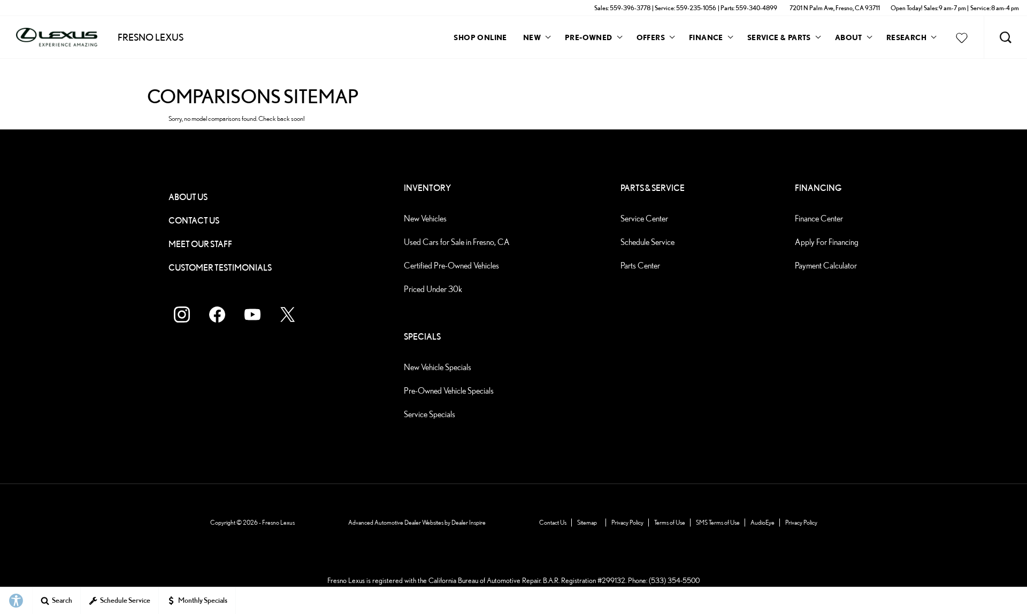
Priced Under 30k (433, 289)
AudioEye (762, 522)
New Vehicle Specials (437, 367)
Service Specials (429, 414)
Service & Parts (779, 37)
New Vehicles (425, 218)
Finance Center (819, 218)
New (532, 37)
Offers (651, 37)
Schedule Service (647, 242)
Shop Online (480, 37)
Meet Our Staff (200, 244)
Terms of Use (669, 522)
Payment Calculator (826, 265)
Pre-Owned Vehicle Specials (449, 391)
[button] (1005, 37)
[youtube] (252, 314)
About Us (188, 197)
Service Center (644, 218)
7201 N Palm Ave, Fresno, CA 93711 (835, 8)
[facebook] (217, 314)
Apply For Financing (827, 242)
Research (906, 39)
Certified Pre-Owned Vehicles (451, 265)
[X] (287, 314)
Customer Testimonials (220, 268)
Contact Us (193, 221)
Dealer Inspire (468, 522)
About (848, 37)
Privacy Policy (627, 522)
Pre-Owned (588, 37)
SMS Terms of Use (718, 522)
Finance (706, 37)
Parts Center (640, 265)
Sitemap (587, 522)
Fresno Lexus (278, 522)
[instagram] (181, 314)
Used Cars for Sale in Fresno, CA (457, 242)
